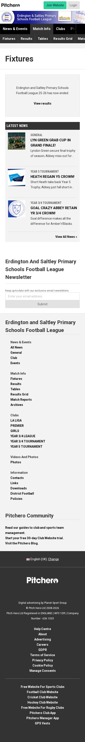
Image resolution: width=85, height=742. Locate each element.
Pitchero (10, 5)
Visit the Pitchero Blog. (22, 543)
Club (13, 358)
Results (26, 39)
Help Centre (42, 629)
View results (42, 103)
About (42, 634)
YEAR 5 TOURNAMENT (26, 446)
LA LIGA (16, 420)
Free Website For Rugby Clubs (42, 707)
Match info (42, 29)
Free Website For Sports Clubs (43, 687)
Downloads (18, 488)
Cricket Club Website (42, 697)
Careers (42, 644)
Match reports (21, 399)
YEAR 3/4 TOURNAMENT (27, 441)
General (16, 352)
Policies (16, 498)
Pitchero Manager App (42, 718)
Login (73, 5)
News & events (15, 29)
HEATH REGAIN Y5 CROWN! (52, 177)
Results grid (62, 39)
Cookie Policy (42, 665)
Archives (16, 405)
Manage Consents (42, 670)
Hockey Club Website (42, 702)
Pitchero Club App (43, 713)
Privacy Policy (42, 660)
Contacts (17, 478)
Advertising (42, 639)
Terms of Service (42, 655)
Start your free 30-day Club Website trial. (34, 538)
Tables (43, 39)
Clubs (60, 29)
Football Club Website (42, 692)
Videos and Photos (24, 457)
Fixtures (9, 39)
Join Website (55, 5)
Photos (15, 462)
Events (15, 363)
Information (19, 472)
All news (16, 347)
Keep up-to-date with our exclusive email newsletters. (37, 290)
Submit (42, 304)
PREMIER (17, 425)
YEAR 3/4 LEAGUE (22, 436)
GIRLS (14, 431)
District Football (22, 493)
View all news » (66, 236)
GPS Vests (42, 723)
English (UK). (44, 559)
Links (14, 483)
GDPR (42, 650)
